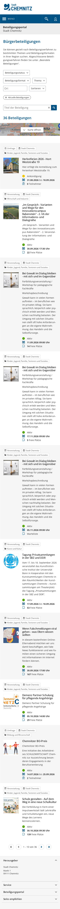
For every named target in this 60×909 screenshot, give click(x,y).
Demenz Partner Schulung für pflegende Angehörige (37, 697)
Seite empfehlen (12, 899)
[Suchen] (54, 107)
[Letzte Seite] (49, 847)
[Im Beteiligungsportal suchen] (46, 18)
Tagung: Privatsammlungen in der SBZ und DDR (38, 556)
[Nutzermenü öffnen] (55, 18)
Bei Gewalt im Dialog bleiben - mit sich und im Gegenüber (39, 275)
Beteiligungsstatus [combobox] (15, 72)
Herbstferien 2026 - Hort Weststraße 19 (36, 161)
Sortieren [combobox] (36, 88)
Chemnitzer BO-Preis (34, 741)
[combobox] (15, 88)
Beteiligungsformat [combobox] (15, 80)
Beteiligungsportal (15, 27)
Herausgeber (10, 860)
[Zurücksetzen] (49, 107)
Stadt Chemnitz (10, 866)
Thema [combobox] (37, 80)
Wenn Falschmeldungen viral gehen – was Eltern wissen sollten (39, 631)
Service (7, 884)
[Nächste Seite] (41, 847)
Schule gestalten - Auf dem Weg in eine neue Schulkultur (39, 801)
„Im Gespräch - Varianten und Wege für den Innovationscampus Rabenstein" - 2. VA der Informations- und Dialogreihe (37, 212)
